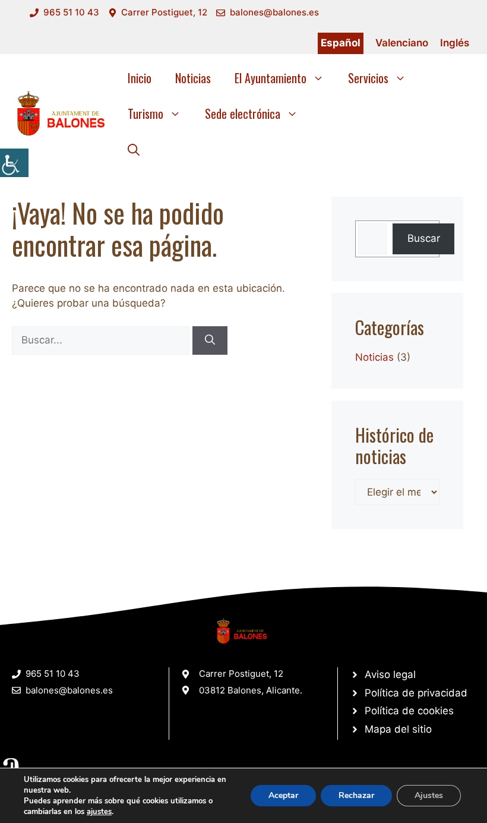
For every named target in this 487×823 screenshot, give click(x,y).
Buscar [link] (423, 238)
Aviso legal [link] (390, 674)
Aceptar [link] (283, 795)
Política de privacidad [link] (416, 693)
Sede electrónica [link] (242, 113)
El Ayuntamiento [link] (270, 78)
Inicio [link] (139, 78)
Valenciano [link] (401, 43)
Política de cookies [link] (409, 711)
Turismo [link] (145, 113)
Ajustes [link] (429, 795)
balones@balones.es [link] (274, 12)
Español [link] (340, 43)
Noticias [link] (193, 78)
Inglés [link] (454, 43)
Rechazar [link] (356, 795)
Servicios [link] (368, 78)
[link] (14, 163)
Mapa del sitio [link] (398, 729)
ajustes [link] (99, 811)
